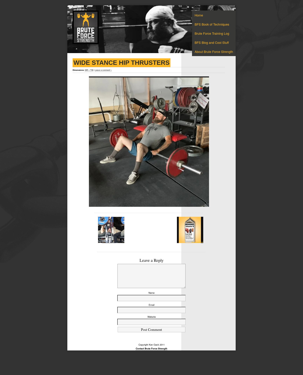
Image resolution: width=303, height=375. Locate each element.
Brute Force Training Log (212, 33)
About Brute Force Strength (214, 51)
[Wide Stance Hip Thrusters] (149, 141)
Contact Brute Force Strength (151, 348)
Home (199, 15)
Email (151, 304)
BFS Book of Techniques (212, 24)
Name (151, 292)
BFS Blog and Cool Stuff (212, 42)
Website (151, 316)
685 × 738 (89, 70)
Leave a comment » (103, 70)
